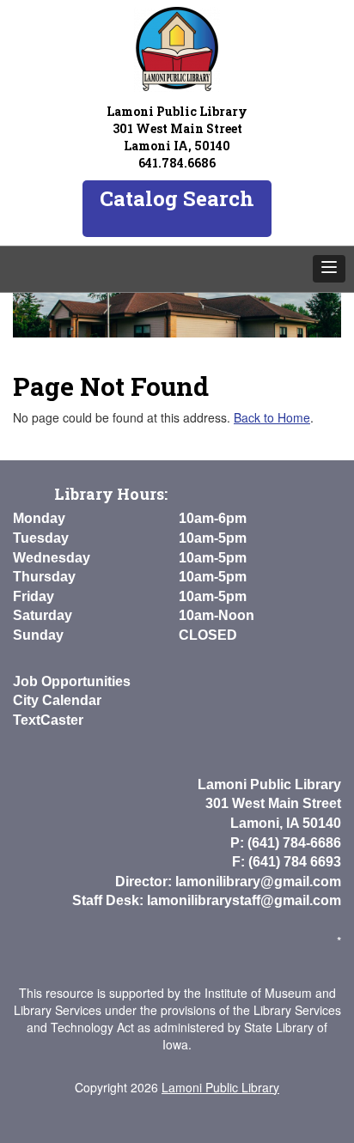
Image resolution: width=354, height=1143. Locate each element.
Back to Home (272, 417)
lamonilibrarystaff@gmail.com (244, 900)
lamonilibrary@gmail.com (258, 881)
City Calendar (57, 700)
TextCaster (48, 720)
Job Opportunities (72, 681)
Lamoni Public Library (220, 1087)
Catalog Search (177, 198)
